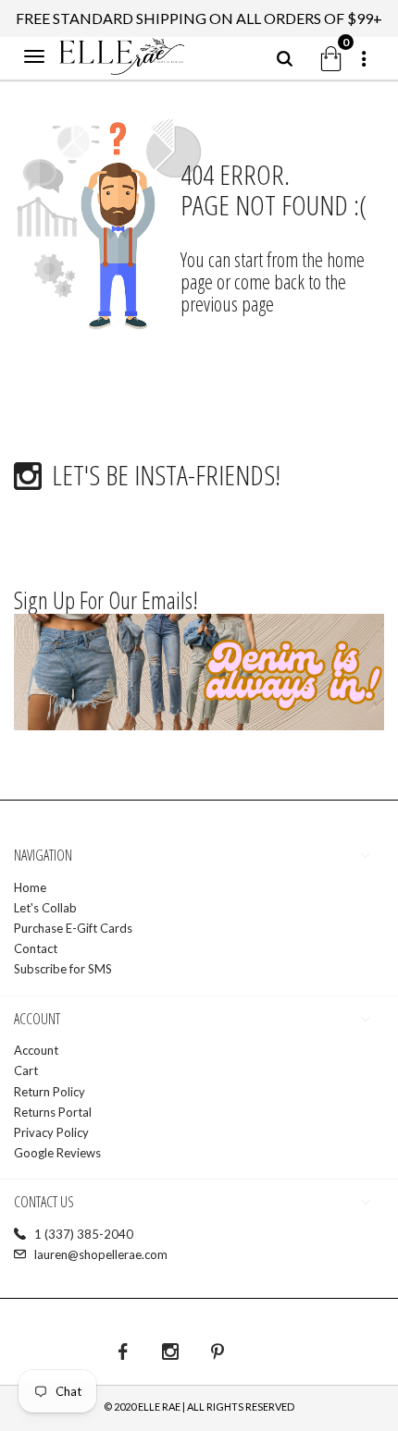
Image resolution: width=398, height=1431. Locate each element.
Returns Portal (53, 1112)
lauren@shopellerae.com (101, 1254)
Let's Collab (45, 907)
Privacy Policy (51, 1132)
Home (30, 887)
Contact (35, 948)
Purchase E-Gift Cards (73, 928)
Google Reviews (57, 1152)
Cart (26, 1070)
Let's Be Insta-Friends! (166, 475)
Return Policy (49, 1091)
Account (36, 1050)
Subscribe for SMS (63, 968)
